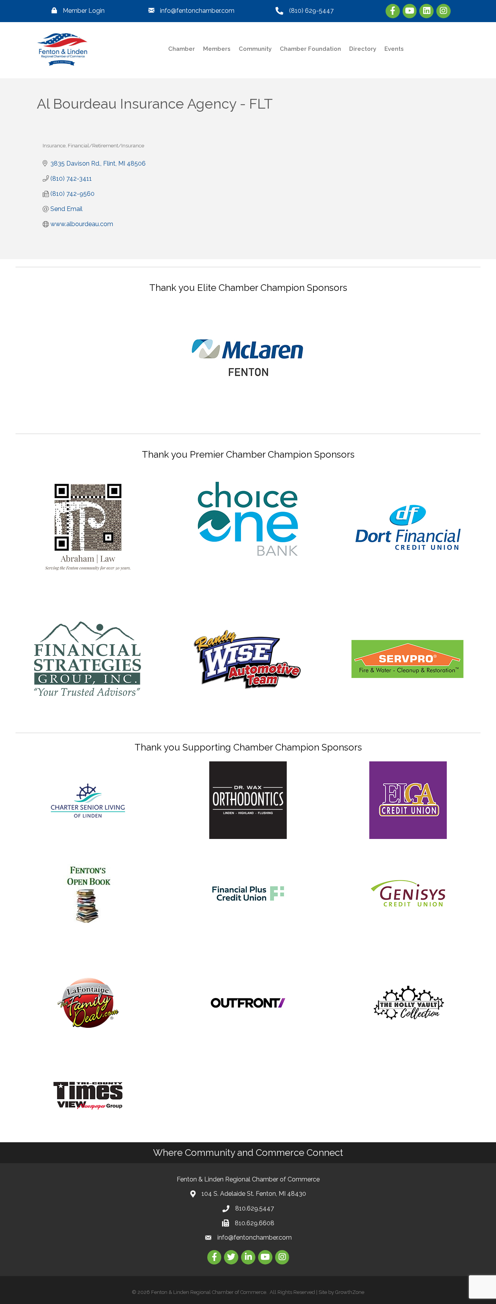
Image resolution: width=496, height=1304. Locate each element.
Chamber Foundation (310, 48)
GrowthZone (349, 1292)
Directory (362, 48)
